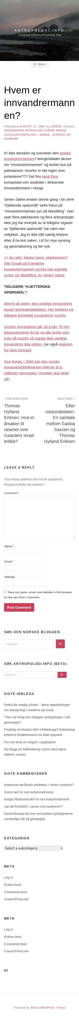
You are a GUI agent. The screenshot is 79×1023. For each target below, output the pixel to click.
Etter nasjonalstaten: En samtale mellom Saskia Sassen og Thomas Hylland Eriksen (59, 420)
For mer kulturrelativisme (36, 792)
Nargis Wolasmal (17, 799)
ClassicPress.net (16, 899)
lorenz (56, 126)
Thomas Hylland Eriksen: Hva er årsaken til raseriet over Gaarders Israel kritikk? (19, 420)
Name (9, 546)
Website (9, 577)
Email (8, 561)
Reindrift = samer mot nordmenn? (38, 806)
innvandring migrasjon (23, 130)
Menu (41, 64)
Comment (11, 493)
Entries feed (12, 884)
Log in (8, 877)
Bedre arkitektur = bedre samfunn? (49, 785)
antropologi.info (40, 30)
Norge (61, 130)
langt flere (50, 176)
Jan (7, 806)
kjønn (49, 130)
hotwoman (12, 785)
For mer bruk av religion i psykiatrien (30, 742)
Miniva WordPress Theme (48, 1007)
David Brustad (14, 813)
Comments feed (15, 892)
